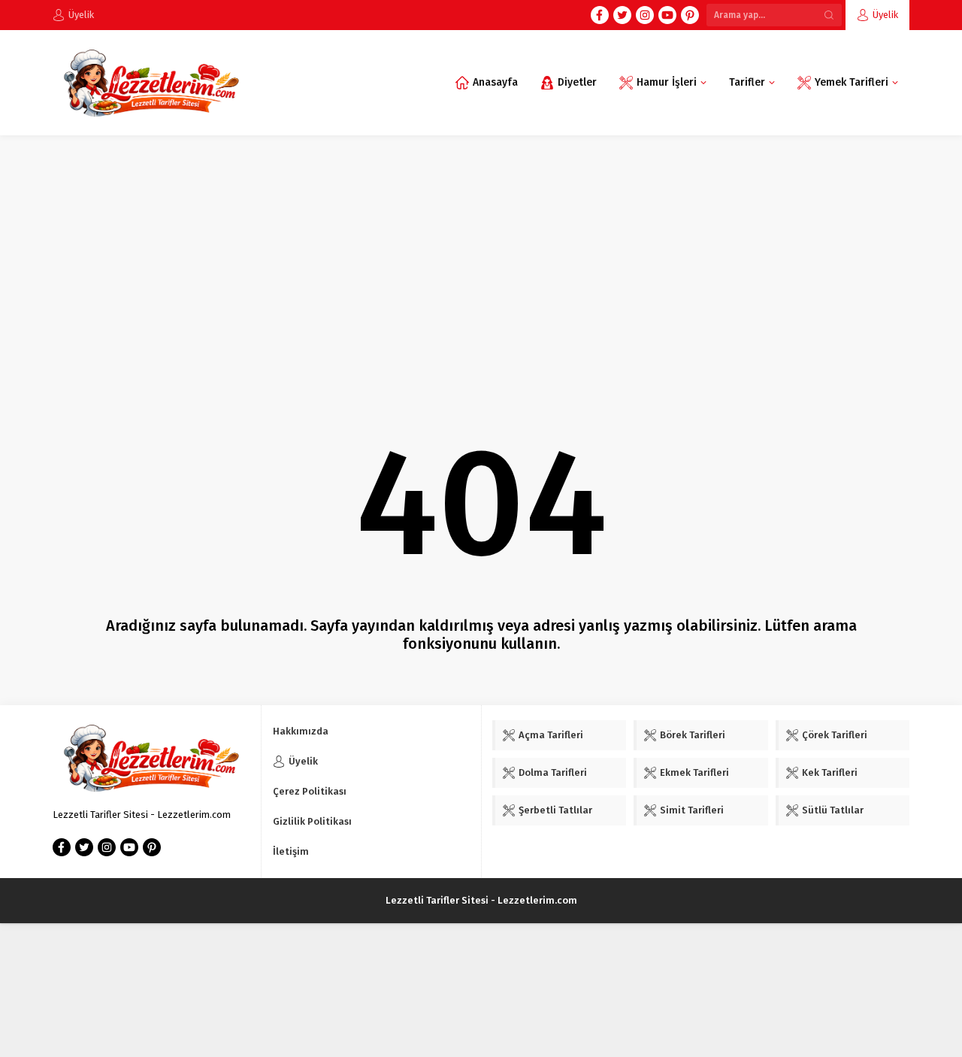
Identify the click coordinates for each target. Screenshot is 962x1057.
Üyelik (885, 14)
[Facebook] (600, 15)
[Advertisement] (481, 248)
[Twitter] (622, 15)
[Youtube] (667, 15)
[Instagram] (645, 15)
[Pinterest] (690, 15)
